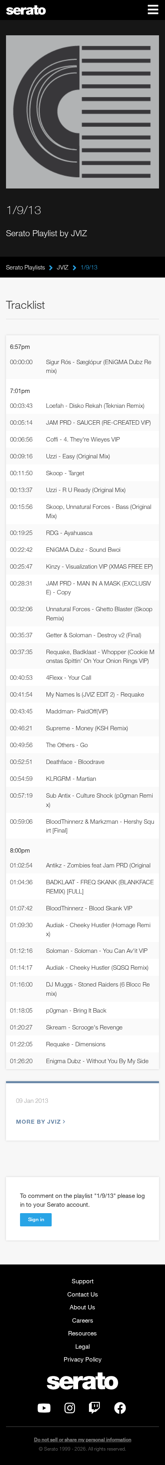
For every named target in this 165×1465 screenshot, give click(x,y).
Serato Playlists (25, 267)
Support (83, 1281)
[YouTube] (44, 1410)
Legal (82, 1346)
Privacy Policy (83, 1359)
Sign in (36, 1219)
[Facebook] (120, 1410)
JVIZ (62, 267)
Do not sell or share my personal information (82, 1440)
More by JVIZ (38, 1121)
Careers (82, 1320)
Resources (82, 1333)
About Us (82, 1307)
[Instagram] (69, 1410)
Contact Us (82, 1294)
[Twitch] (95, 1410)
